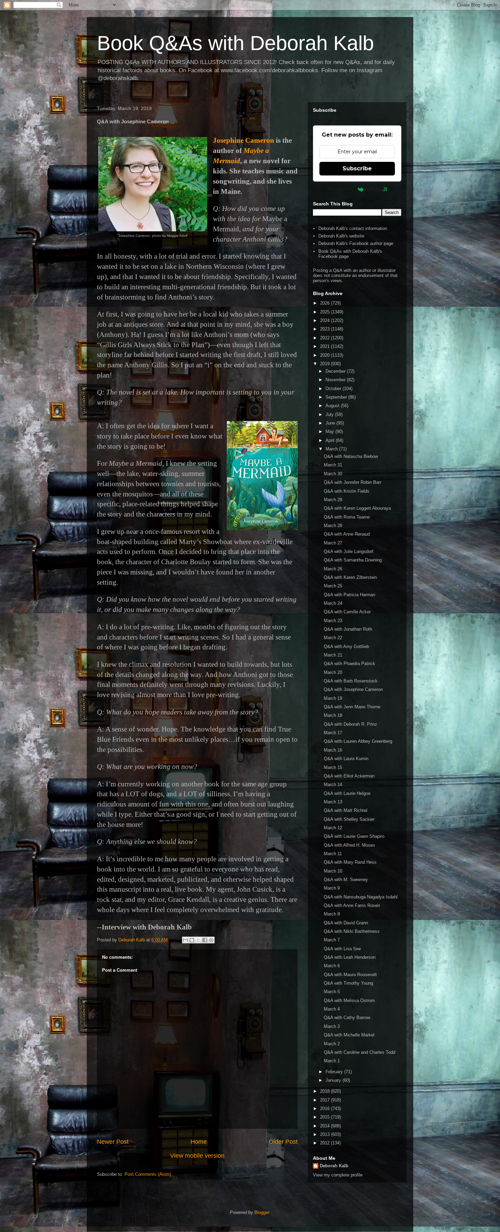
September (337, 397)
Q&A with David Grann (346, 922)
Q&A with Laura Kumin (346, 758)
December (336, 371)
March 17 (333, 732)
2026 (325, 303)
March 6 (332, 965)
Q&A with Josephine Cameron (353, 689)
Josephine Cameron (243, 140)
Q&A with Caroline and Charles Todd (359, 1052)
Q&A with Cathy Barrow (347, 1017)
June (331, 423)
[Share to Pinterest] (211, 940)
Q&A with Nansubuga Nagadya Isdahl (361, 896)
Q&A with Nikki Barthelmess (352, 931)
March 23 (333, 620)
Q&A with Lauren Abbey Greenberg (358, 741)
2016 (325, 1108)
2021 (325, 346)
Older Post (283, 1141)
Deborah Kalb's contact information (352, 228)
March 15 (333, 767)
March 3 (332, 1026)
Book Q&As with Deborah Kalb (235, 43)
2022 (325, 337)
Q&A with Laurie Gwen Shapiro (354, 836)
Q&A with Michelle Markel (349, 1034)
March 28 (333, 525)
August (333, 405)
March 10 (333, 871)
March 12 (333, 827)
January (334, 1080)
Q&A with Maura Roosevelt (350, 974)
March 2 (332, 1043)
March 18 (333, 715)
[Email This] (185, 940)
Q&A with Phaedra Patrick (349, 663)
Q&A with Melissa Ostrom (349, 1000)
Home (198, 1141)
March (332, 448)
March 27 (333, 542)
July (330, 414)
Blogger (261, 1212)
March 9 (332, 888)
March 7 (332, 939)
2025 (325, 311)
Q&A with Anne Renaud (347, 534)
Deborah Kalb (334, 1165)
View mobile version (197, 1155)
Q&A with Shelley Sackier (349, 819)
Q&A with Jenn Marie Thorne (352, 706)
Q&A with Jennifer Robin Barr (352, 482)
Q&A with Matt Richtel (345, 810)
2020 (325, 355)
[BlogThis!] (191, 940)
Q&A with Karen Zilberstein (350, 577)
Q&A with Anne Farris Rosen (352, 905)
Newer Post (113, 1141)
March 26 (333, 568)
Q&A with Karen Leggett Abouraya (357, 508)
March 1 (332, 1060)
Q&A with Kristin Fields (346, 491)
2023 (325, 329)
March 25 (333, 585)
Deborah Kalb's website (341, 235)
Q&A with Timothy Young (348, 983)
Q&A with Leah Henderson (350, 957)
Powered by (340, 189)
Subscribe (357, 168)
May (330, 431)
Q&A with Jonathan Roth (348, 629)
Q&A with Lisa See (342, 948)
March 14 (333, 784)
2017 (325, 1100)
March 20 (333, 672)
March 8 (332, 914)
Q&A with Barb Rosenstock (351, 680)
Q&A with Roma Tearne (347, 517)
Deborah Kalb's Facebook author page (355, 243)
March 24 (333, 603)
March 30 (333, 473)
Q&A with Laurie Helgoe (347, 793)
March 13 (333, 801)
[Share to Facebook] (204, 940)
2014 (325, 1125)
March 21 (333, 655)
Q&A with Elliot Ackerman (349, 776)
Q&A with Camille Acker (347, 611)
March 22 (333, 637)
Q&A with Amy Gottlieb (346, 646)
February (335, 1071)
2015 (325, 1117)
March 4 (332, 1009)
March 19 (333, 698)
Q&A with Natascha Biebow (351, 456)
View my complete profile (338, 1174)
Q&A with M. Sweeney (346, 879)
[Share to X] (198, 940)
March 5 (332, 991)
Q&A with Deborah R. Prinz (350, 724)
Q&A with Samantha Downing (353, 560)
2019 (325, 363)
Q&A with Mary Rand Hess (350, 862)
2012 (325, 1142)
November (336, 379)
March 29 (333, 499)
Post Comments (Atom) (147, 1174)
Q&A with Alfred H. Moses (349, 845)
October (334, 388)
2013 (325, 1134)
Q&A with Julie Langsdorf (348, 551)
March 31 (333, 464)
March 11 (333, 853)
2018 (325, 1091)
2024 (325, 320)
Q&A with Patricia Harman (349, 594)
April (331, 440)
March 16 (333, 750)
